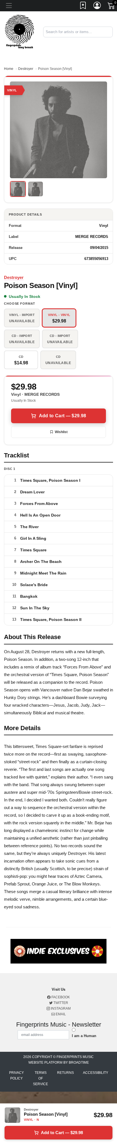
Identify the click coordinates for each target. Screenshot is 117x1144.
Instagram (60, 1008)
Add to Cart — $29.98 (62, 415)
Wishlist (61, 432)
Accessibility (95, 1073)
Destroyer (25, 69)
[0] (111, 7)
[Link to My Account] (97, 6)
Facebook (60, 997)
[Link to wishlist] (83, 6)
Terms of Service (40, 1078)
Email (60, 1014)
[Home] (19, 31)
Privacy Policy (16, 1075)
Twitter (60, 1003)
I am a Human (84, 1036)
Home (8, 69)
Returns (65, 1073)
